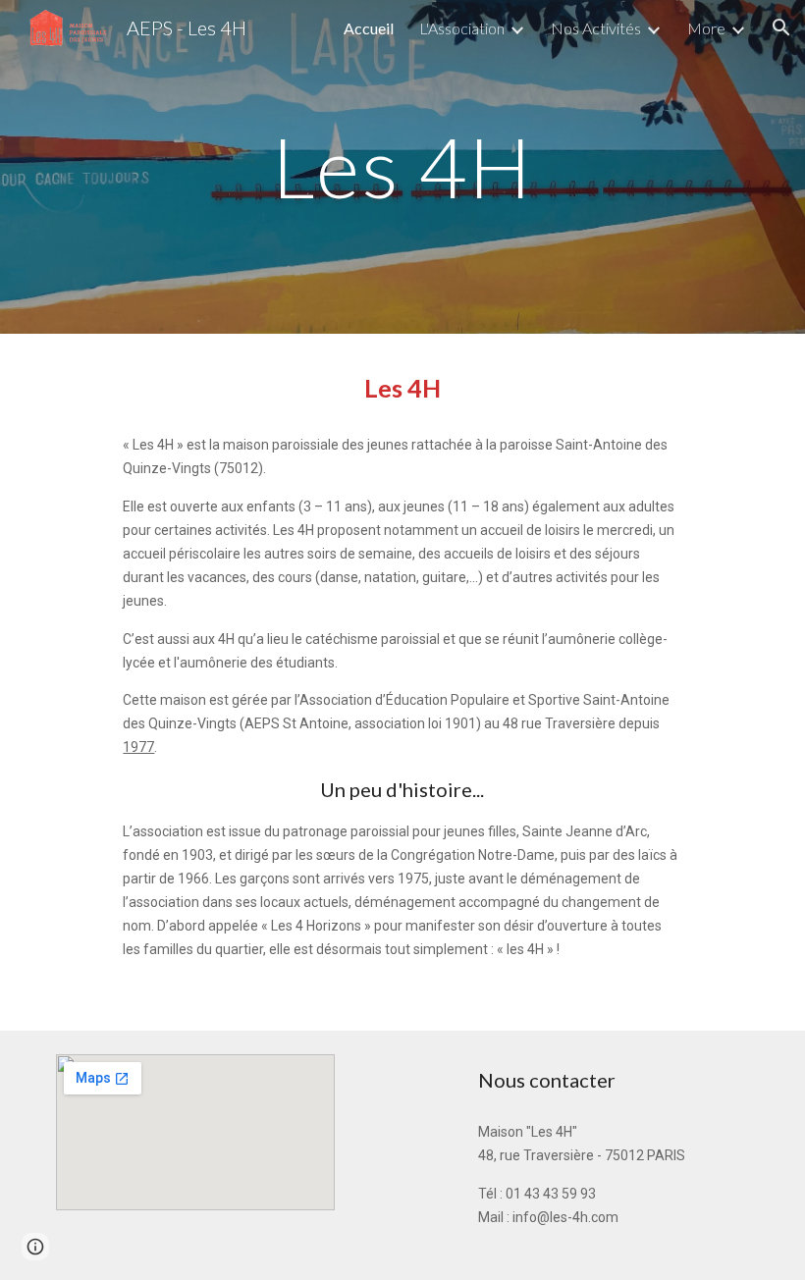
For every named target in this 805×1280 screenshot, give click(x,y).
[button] (781, 27)
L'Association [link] (462, 28)
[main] (402, 166)
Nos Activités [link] (596, 28)
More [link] (706, 28)
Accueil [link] (369, 28)
